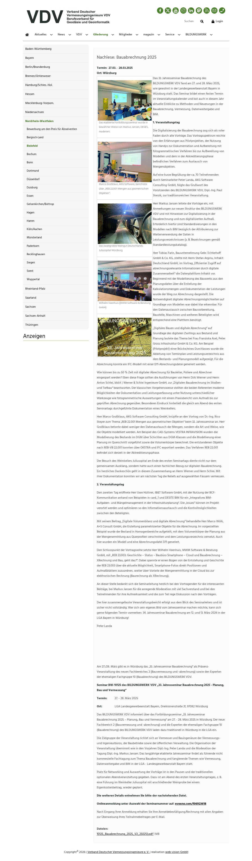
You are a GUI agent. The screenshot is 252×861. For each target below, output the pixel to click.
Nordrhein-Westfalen (39, 121)
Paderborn (33, 246)
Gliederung (100, 34)
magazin (148, 34)
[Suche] (202, 21)
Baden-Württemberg (38, 49)
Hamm (30, 221)
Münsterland (34, 237)
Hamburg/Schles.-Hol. (39, 85)
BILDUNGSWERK (196, 34)
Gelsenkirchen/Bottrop (40, 204)
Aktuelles (40, 34)
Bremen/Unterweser (38, 76)
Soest (30, 271)
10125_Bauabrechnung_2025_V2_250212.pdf (125, 834)
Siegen (31, 262)
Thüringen (31, 325)
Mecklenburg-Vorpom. (39, 103)
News (61, 34)
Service (169, 34)
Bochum (31, 154)
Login (219, 21)
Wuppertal (33, 279)
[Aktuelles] (27, 35)
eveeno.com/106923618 (190, 803)
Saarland (30, 297)
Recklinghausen (36, 254)
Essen (30, 196)
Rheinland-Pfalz (35, 288)
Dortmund (33, 171)
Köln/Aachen (34, 229)
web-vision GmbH (176, 852)
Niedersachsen (34, 112)
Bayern (29, 58)
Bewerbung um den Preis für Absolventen (52, 129)
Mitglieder (125, 34)
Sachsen (30, 307)
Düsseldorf (33, 179)
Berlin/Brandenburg (37, 67)
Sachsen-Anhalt (35, 316)
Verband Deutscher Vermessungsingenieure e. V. (118, 852)
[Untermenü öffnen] (51, 34)
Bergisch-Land (35, 137)
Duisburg (32, 187)
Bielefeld (32, 146)
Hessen (29, 94)
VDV (79, 34)
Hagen (30, 213)
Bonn (30, 162)
